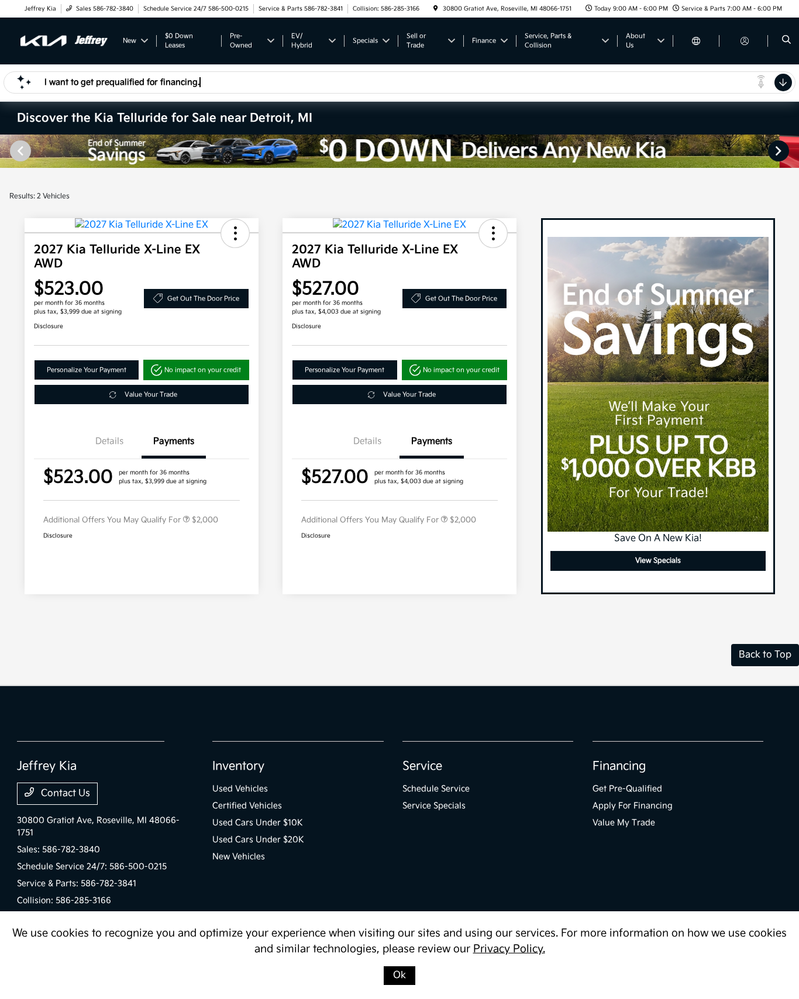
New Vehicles (238, 857)
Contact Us (64, 793)
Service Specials (434, 806)
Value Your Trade (151, 394)
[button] (235, 233)
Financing (619, 766)
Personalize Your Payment (86, 370)
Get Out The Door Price (203, 298)
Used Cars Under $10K (257, 823)
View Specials (658, 560)
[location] (435, 8)
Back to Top (765, 654)
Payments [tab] (173, 441)
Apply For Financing (633, 806)
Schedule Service (436, 789)
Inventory (238, 766)
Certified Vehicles (247, 806)
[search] (786, 41)
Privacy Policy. (509, 949)
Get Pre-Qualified (627, 789)
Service (422, 766)
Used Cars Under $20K (258, 840)
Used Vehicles (240, 789)
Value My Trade (624, 823)
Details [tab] (109, 441)
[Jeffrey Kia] (64, 40)
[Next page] (779, 151)
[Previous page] (19, 151)
